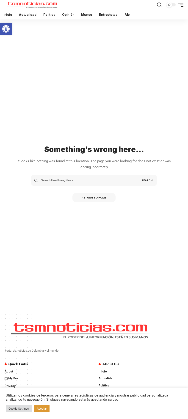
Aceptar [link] (42, 408)
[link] (6, 29)
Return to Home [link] (94, 197)
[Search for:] (87, 180)
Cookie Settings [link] (18, 408)
